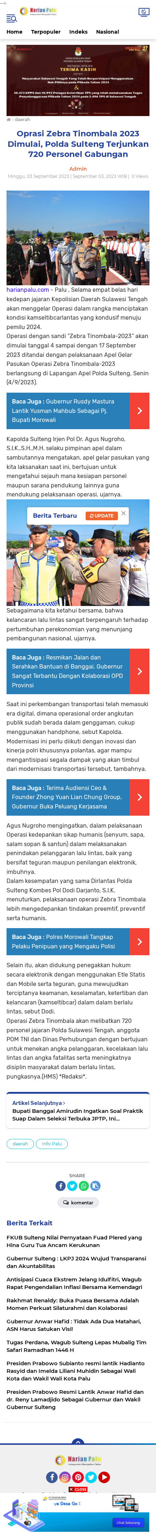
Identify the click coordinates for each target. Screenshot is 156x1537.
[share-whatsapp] (84, 1186)
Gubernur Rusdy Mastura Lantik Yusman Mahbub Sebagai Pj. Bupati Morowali (63, 410)
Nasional (107, 32)
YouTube (109, 1486)
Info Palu (52, 1144)
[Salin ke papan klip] (95, 1186)
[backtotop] (78, 1444)
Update (104, 515)
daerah (20, 1144)
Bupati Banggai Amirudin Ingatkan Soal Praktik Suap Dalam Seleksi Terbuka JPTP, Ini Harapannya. (77, 1114)
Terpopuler (46, 32)
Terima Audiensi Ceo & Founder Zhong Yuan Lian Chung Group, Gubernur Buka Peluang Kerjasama (67, 797)
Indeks (78, 32)
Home (14, 32)
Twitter (94, 1486)
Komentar (81, 1202)
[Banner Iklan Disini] (78, 1514)
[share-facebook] (61, 1186)
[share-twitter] (72, 1186)
